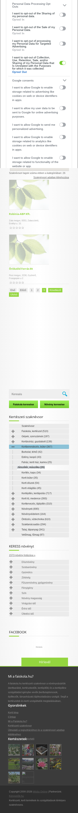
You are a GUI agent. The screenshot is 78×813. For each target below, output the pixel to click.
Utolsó (13, 294)
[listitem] (39, 5)
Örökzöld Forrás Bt (21, 268)
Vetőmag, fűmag (33, 534)
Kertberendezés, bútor (37, 446)
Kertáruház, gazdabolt (37, 441)
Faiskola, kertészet (35, 431)
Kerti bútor (30, 477)
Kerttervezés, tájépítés (37, 503)
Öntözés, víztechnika (36, 519)
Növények (30, 508)
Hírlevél (44, 662)
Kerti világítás (31, 488)
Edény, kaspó (31, 457)
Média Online (40, 791)
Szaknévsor (28, 426)
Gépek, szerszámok (35, 436)
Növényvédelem (34, 514)
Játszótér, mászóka (31, 467)
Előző (23, 290)
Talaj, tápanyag (33, 529)
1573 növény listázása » (22, 555)
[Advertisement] (39, 343)
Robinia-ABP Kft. (19, 214)
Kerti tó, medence (34, 498)
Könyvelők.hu (16, 796)
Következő (55, 290)
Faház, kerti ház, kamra (37, 462)
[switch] (62, 15)
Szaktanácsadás (34, 524)
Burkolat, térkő (32, 452)
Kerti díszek (30, 483)
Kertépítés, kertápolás (37, 493)
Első (12, 290)
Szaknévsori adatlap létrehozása (51, 177)
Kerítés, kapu (31, 472)
